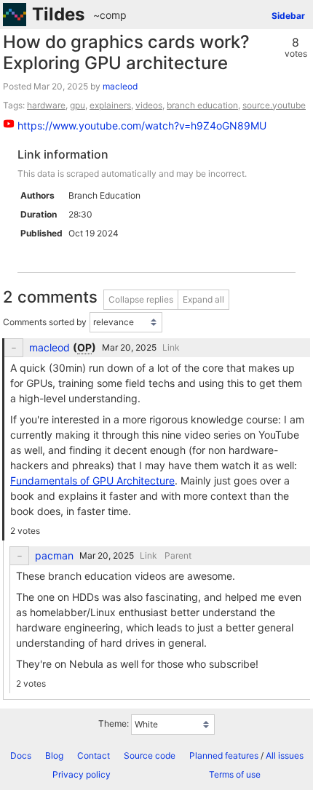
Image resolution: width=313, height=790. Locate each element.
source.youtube (274, 105)
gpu (77, 105)
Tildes (58, 14)
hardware (46, 105)
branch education (202, 105)
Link (171, 347)
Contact (93, 755)
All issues (285, 755)
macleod (120, 86)
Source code (149, 755)
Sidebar (288, 15)
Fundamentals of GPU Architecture (92, 480)
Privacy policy (81, 774)
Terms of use (235, 774)
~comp (110, 15)
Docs (20, 755)
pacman (54, 556)
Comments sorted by (45, 321)
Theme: (113, 723)
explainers (110, 105)
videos (148, 105)
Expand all (203, 299)
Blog (54, 755)
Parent (178, 555)
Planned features (223, 755)
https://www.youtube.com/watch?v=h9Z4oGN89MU (141, 125)
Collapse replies (140, 299)
